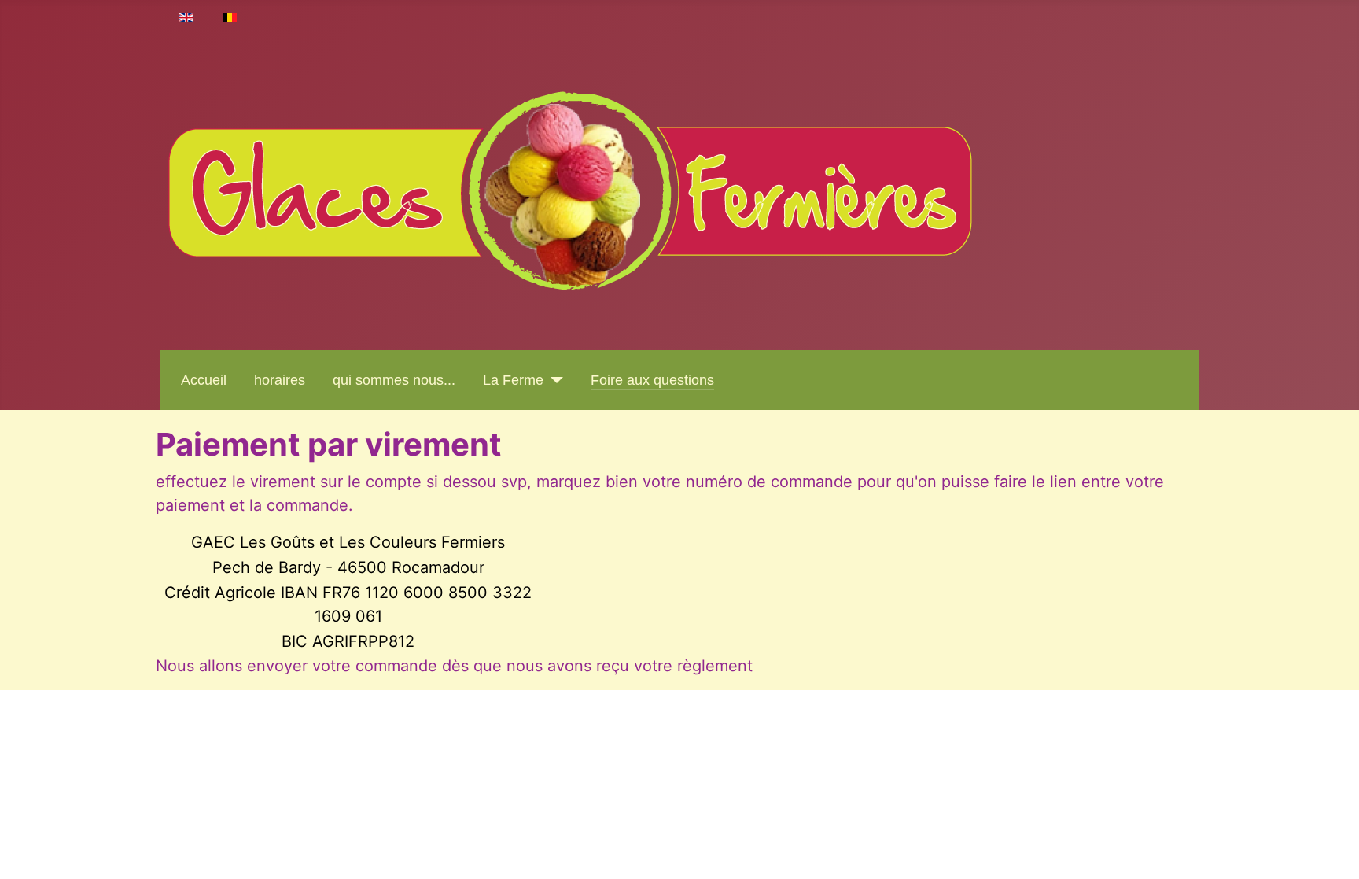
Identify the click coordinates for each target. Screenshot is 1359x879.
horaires (279, 380)
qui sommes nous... (394, 380)
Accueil (203, 380)
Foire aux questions (652, 380)
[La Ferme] (553, 380)
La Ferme (513, 380)
